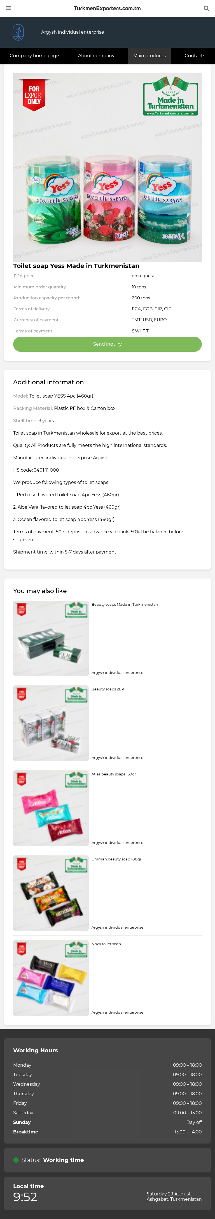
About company (96, 55)
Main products (149, 55)
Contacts (195, 55)
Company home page (34, 55)
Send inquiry (107, 344)
